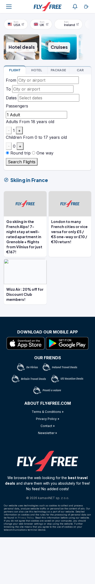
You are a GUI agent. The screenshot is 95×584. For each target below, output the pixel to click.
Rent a (80, 70)
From (11, 80)
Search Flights (21, 161)
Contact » (48, 426)
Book (15, 70)
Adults (12, 121)
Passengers (17, 105)
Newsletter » (47, 433)
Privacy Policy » (47, 419)
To (8, 89)
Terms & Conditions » (48, 412)
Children (14, 137)
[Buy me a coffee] (86, 7)
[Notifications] (75, 7)
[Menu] (9, 7)
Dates (11, 97)
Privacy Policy (26, 517)
